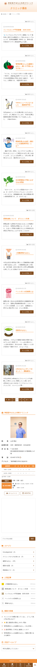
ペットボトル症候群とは (20, 598)
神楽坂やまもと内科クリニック (19, 661)
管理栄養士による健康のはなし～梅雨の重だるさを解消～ (19, 634)
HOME (4, 14)
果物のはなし (20, 603)
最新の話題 (31, 210)
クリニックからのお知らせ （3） (13, 556)
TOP (12, 666)
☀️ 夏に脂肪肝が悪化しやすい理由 (15, 622)
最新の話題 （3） (8, 565)
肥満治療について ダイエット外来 (20, 589)
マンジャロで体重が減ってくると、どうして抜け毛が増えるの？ (19, 618)
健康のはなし (31, 21)
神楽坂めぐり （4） (9, 570)
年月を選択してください (11, 648)
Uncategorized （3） (9, 552)
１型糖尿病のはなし (20, 584)
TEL (20, 666)
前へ (9, 399)
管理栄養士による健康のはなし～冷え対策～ (18, 626)
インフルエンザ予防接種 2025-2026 (20, 593)
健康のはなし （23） (9, 561)
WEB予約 (27, 493)
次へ (27, 399)
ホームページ (12, 493)
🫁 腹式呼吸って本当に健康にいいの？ (16, 629)
